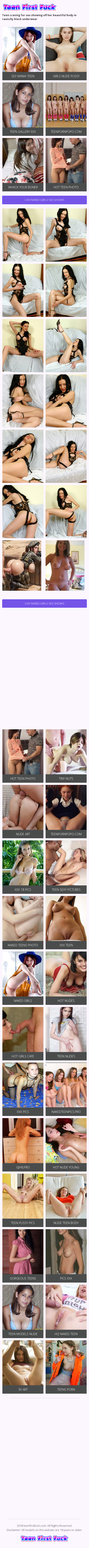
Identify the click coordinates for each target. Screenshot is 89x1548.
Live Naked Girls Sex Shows (44, 200)
